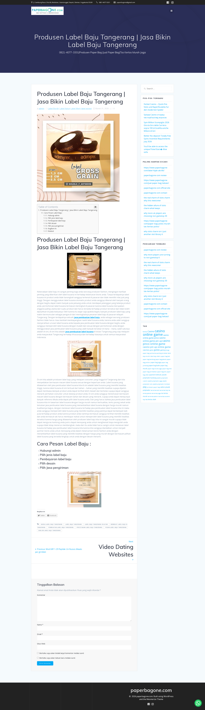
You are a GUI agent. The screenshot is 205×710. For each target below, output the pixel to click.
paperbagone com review (155, 175)
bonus (145, 332)
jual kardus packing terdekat (158, 353)
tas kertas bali (155, 390)
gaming (162, 350)
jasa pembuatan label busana (79, 331)
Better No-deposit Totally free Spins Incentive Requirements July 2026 (157, 139)
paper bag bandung (149, 359)
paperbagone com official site (157, 188)
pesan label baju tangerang (116, 527)
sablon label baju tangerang (49, 530)
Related (51, 231)
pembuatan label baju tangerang (61, 527)
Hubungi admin (53, 215)
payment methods (155, 375)
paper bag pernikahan (150, 372)
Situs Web (41, 643)
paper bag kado (154, 365)
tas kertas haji (164, 390)
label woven (86, 108)
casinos (146, 350)
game (151, 350)
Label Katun (64, 108)
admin (41, 108)
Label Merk (76, 108)
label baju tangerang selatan (96, 524)
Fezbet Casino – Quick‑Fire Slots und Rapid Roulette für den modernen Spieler (156, 107)
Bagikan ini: (52, 228)
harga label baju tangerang (51, 524)
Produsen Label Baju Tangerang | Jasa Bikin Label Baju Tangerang (68, 210)
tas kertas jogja (156, 393)
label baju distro (155, 356)
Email (40, 634)
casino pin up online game (157, 346)
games (157, 350)
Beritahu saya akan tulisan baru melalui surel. (57, 658)
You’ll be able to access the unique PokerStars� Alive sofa (156, 149)
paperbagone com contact (155, 193)
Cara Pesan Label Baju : (53, 213)
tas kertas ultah (151, 399)
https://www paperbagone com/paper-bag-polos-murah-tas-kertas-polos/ (157, 224)
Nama (40, 624)
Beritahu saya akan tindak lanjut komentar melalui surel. (61, 653)
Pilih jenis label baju (55, 218)
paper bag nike (167, 368)
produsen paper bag (153, 387)
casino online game (154, 333)
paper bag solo (161, 372)
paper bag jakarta (160, 359)
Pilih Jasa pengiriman (56, 226)
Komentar (41, 595)
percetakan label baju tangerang (89, 527)
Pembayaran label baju (56, 221)
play (145, 387)
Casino (151, 331)
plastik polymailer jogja (155, 381)
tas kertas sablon (153, 396)
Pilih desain (52, 223)
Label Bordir (53, 108)
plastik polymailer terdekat (161, 384)
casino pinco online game (156, 342)
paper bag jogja (156, 362)
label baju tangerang (73, 524)
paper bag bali (165, 356)
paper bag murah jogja (155, 368)
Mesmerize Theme (155, 699)
